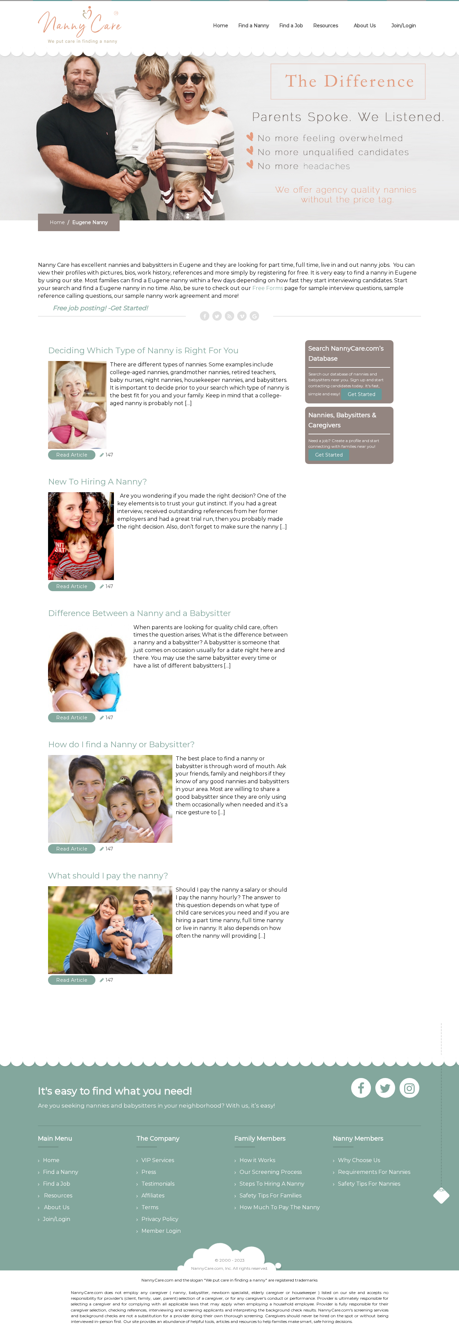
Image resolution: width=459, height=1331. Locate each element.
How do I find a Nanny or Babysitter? (121, 744)
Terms (149, 1207)
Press (148, 1172)
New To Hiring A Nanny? (97, 482)
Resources (325, 26)
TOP (441, 1190)
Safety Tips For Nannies (369, 1184)
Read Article (71, 455)
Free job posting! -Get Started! (100, 308)
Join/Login (403, 26)
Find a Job (291, 26)
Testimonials (157, 1184)
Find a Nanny (253, 26)
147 (109, 455)
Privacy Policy (159, 1219)
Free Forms (267, 288)
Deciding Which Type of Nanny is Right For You (143, 350)
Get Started (361, 394)
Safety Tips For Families (270, 1195)
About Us (365, 26)
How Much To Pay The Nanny (280, 1207)
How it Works (257, 1160)
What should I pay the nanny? (108, 875)
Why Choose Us (359, 1160)
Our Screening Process (271, 1172)
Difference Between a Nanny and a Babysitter (139, 613)
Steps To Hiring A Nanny (272, 1184)
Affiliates (152, 1195)
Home (220, 26)
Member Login (161, 1231)
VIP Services (157, 1160)
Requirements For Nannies (374, 1172)
